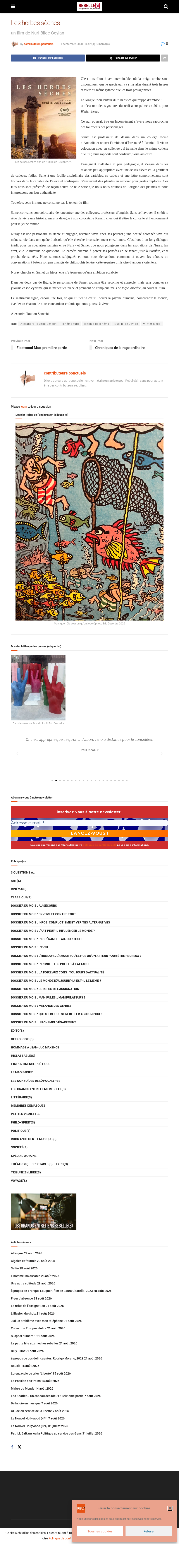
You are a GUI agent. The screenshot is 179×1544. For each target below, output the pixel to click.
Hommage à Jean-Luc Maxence (35, 1047)
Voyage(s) (19, 1180)
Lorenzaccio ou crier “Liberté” (31, 1373)
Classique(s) (21, 897)
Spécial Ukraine (23, 1156)
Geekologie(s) (22, 1039)
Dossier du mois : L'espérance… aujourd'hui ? (46, 939)
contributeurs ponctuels (38, 44)
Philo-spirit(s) (23, 1122)
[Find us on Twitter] (19, 1447)
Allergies (17, 1253)
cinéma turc (70, 323)
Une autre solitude (23, 1283)
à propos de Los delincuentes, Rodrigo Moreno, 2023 (47, 1358)
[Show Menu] (13, 6)
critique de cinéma (96, 323)
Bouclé (16, 1366)
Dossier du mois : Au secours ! (35, 905)
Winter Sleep (151, 323)
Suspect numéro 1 (23, 1336)
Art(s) (91, 44)
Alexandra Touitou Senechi (39, 323)
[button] (170, 1508)
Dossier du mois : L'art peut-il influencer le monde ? (53, 930)
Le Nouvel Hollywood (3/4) (29, 1426)
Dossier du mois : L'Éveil (30, 947)
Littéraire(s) (21, 1097)
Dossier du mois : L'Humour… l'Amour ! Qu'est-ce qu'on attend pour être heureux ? (76, 956)
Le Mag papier (22, 1072)
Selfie (15, 1268)
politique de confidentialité (99, 845)
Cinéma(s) (103, 44)
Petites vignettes (25, 1114)
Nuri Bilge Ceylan (126, 323)
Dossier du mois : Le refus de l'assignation (45, 989)
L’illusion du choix (23, 1313)
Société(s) (19, 1147)
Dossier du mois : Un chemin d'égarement (43, 1022)
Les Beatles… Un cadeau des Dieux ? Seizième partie (47, 1396)
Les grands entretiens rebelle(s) (38, 1089)
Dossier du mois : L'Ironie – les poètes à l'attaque (50, 964)
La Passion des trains (26, 1381)
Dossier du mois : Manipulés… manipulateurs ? (48, 997)
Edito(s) (17, 1030)
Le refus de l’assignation (28, 1306)
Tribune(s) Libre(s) (26, 1172)
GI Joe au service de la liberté (31, 1411)
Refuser (149, 1531)
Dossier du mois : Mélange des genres (41, 1005)
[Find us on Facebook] (12, 1447)
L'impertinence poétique (30, 1064)
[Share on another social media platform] (164, 58)
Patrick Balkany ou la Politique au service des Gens (46, 1433)
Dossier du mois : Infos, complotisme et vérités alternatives (60, 922)
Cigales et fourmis (23, 1261)
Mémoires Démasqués (28, 1105)
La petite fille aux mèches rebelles (35, 1343)
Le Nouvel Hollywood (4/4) (29, 1418)
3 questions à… (23, 872)
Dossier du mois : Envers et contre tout (43, 914)
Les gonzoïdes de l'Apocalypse (35, 1080)
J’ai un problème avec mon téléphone (37, 1321)
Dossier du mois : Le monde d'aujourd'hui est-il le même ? (56, 980)
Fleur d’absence (22, 1298)
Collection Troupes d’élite (28, 1328)
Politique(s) (21, 1130)
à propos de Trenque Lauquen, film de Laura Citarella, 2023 (52, 1291)
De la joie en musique (26, 1403)
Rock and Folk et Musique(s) (34, 1139)
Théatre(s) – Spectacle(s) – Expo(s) (39, 1164)
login (24, 406)
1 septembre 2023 (71, 44)
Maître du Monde (22, 1388)
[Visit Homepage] (89, 6)
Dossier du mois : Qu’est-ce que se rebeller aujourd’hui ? (56, 1014)
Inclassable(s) (23, 1055)
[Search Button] (166, 6)
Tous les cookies (100, 1531)
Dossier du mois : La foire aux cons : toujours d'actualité (57, 972)
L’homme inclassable (25, 1276)
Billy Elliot (18, 1351)
